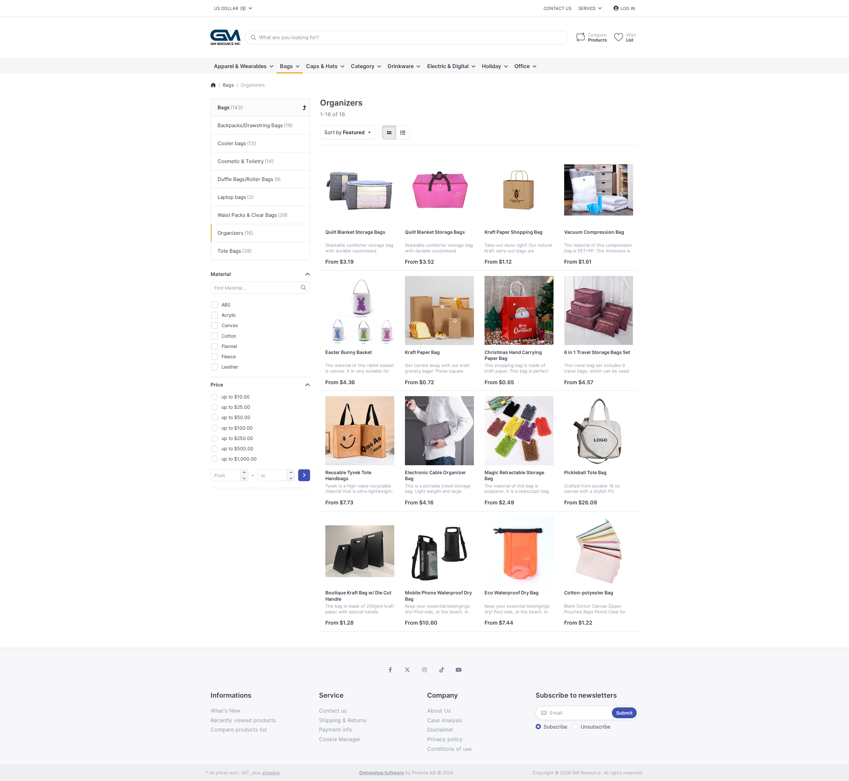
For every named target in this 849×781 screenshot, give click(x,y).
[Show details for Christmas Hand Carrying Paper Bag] (519, 310)
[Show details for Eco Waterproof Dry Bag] (519, 551)
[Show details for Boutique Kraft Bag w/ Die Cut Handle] (359, 551)
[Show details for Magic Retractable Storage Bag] (519, 430)
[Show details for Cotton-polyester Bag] (598, 551)
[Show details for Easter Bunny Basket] (359, 310)
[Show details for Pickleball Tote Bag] (598, 430)
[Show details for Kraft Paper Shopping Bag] (519, 190)
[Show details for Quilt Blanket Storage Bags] (359, 190)
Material (221, 274)
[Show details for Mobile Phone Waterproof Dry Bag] (439, 551)
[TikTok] (441, 669)
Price (217, 385)
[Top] (213, 85)
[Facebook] (390, 669)
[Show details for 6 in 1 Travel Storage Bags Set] (598, 310)
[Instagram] (424, 669)
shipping (271, 772)
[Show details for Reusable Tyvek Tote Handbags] (359, 430)
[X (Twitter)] (407, 669)
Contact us (557, 8)
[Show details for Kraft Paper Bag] (439, 310)
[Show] (389, 132)
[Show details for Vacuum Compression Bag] (598, 190)
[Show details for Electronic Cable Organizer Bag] (439, 430)
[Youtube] (458, 669)
